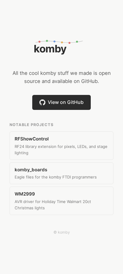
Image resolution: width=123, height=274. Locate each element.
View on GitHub (66, 102)
